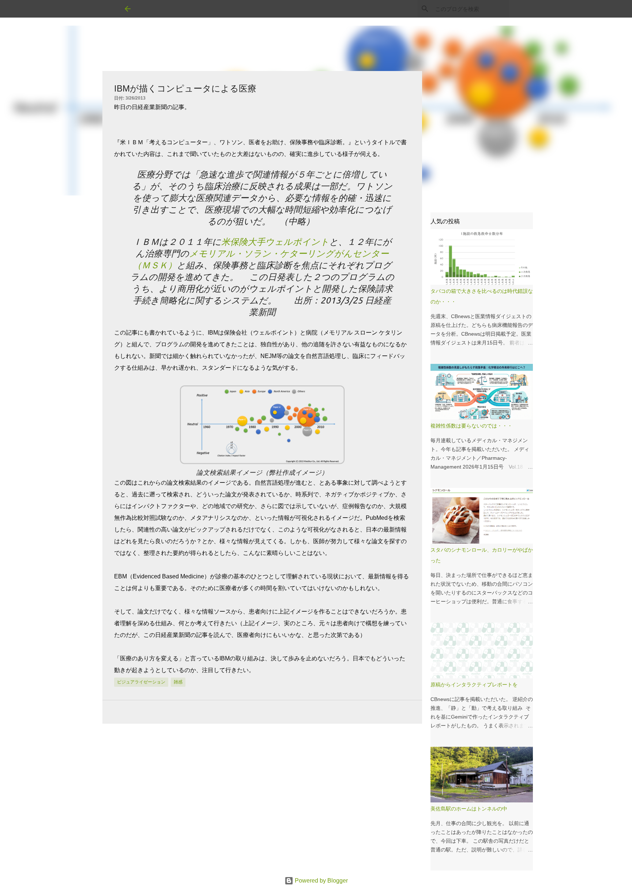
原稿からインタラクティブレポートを (474, 684)
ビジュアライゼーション (141, 682)
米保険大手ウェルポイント (275, 242)
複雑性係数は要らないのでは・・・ (471, 426)
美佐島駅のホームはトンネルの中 (468, 809)
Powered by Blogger (320, 880)
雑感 (178, 682)
